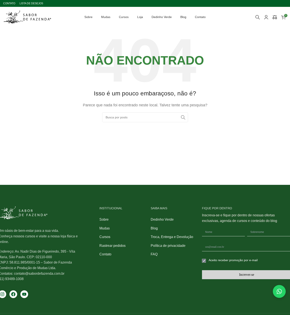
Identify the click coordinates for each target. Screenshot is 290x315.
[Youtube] (24, 294)
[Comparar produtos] (274, 17)
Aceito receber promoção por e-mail (233, 260)
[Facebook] (13, 294)
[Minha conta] (266, 17)
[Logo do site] (27, 17)
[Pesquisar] (257, 17)
